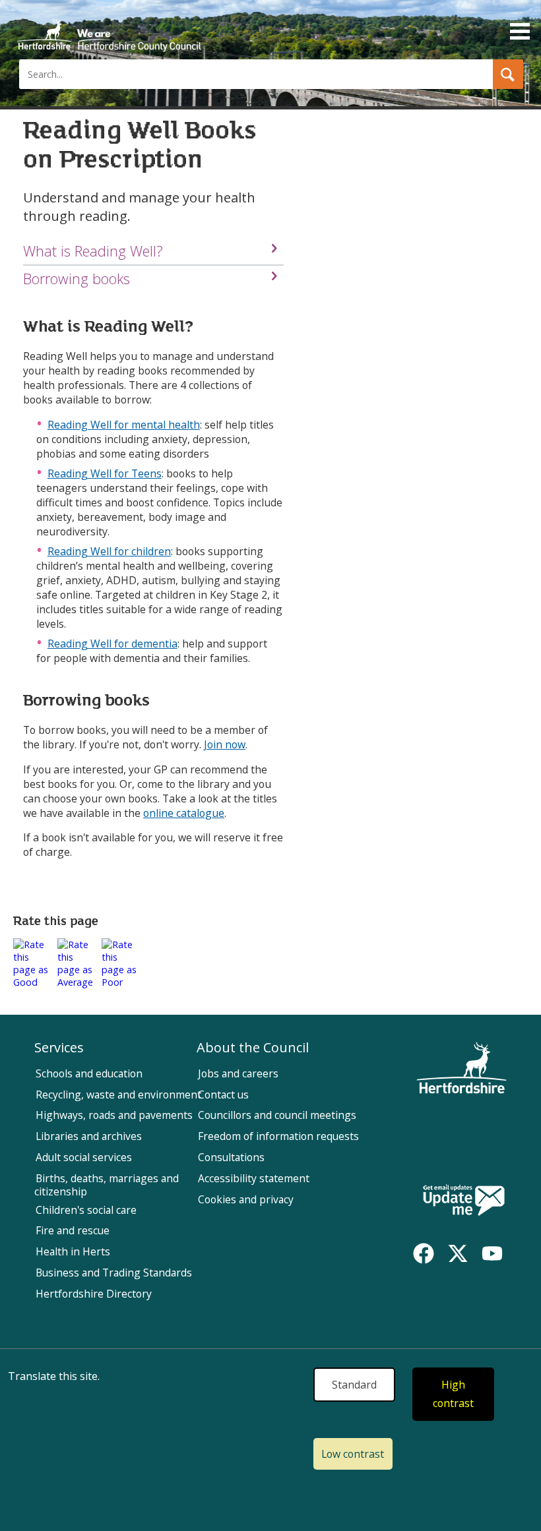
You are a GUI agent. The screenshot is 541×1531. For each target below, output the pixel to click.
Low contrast (352, 1454)
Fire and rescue (73, 1230)
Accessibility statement (253, 1178)
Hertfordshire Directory (94, 1293)
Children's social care (86, 1210)
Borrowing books (76, 278)
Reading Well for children (109, 551)
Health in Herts (73, 1251)
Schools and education (89, 1073)
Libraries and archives (89, 1136)
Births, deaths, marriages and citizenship (106, 1185)
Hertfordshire (108, 30)
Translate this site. (54, 1376)
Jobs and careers (238, 1073)
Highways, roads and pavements (114, 1115)
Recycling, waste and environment (118, 1094)
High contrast (453, 1394)
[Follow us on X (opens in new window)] (457, 1253)
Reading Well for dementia (112, 643)
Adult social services (84, 1157)
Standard (354, 1384)
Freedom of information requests (278, 1136)
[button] (508, 74)
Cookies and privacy (246, 1199)
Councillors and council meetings (277, 1115)
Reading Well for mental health (124, 424)
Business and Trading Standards (114, 1272)
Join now (224, 744)
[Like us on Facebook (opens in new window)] (423, 1253)
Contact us (223, 1094)
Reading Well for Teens (105, 473)
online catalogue (183, 813)
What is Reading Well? (93, 250)
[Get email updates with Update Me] (464, 1201)
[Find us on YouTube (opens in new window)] (492, 1253)
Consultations (231, 1157)
